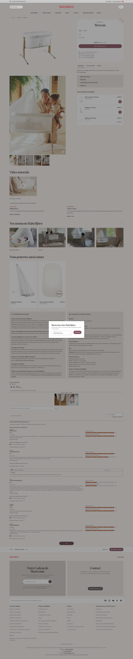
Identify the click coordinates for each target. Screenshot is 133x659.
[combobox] (62, 333)
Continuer (77, 332)
